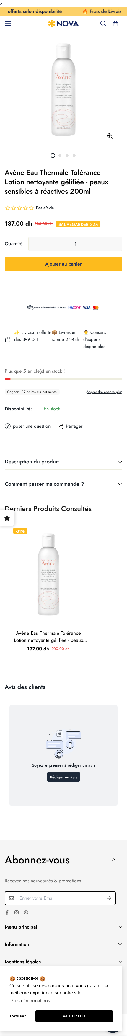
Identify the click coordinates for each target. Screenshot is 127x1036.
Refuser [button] (18, 1016)
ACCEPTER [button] (74, 1016)
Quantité (13, 243)
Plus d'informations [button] (30, 1000)
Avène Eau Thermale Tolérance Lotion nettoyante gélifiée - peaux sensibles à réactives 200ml (48, 637)
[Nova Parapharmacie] (63, 23)
